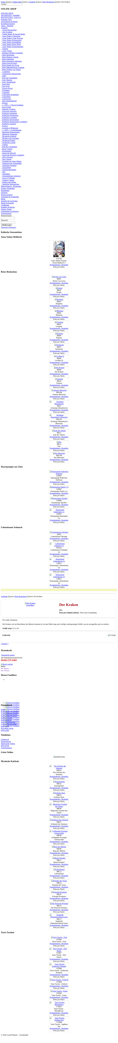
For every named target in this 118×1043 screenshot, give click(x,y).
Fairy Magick (6, 80)
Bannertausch (6, 742)
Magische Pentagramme (10, 132)
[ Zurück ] (4, 644)
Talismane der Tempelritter (11, 163)
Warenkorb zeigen (8, 655)
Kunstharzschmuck (8, 24)
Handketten (5, 191)
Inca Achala (6, 107)
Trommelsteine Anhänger (11, 176)
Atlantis (4, 49)
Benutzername (6, 216)
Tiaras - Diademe (7, 26)
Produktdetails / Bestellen (59, 265)
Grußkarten (5, 205)
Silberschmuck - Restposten (11, 186)
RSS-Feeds (5, 746)
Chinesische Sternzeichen (11, 74)
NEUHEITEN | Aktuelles (10, 15)
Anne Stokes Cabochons (10, 36)
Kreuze (4, 126)
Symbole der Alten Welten (11, 161)
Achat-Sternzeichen (9, 30)
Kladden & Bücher (8, 207)
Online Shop (17, 2)
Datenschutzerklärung (9, 716)
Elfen (3, 76)
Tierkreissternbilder (8, 170)
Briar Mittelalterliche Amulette (12, 67)
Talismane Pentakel (8, 166)
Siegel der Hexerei (8, 153)
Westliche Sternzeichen (10, 184)
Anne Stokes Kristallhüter (11, 42)
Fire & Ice (5, 86)
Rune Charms (6, 149)
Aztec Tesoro (6, 51)
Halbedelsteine (6, 720)
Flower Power (7, 88)
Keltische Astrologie (9, 113)
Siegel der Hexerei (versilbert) (12, 155)
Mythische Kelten (8, 140)
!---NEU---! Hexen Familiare (12, 105)
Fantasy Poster (6, 209)
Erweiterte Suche (7, 728)
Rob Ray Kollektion (9, 147)
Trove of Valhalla (8, 178)
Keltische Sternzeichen (10, 120)
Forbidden (5, 90)
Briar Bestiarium (48, 2)
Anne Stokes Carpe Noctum (12, 38)
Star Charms (6, 159)
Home (3, 2)
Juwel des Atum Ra (8, 111)
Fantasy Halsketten (8, 188)
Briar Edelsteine (7, 59)
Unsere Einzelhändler (9, 724)
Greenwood (6, 99)
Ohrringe (4, 193)
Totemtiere (5, 174)
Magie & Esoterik (7, 203)
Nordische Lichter (8, 143)
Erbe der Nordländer (9, 78)
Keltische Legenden (9, 118)
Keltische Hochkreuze (9, 115)
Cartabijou (5, 72)
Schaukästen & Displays (10, 211)
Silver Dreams (7, 157)
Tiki (3, 172)
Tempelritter (6, 168)
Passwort (4, 220)
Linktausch (5, 739)
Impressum (5, 726)
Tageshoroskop (6, 748)
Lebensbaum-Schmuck (9, 22)
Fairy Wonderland (8, 82)
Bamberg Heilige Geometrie (12, 53)
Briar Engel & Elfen (9, 63)
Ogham (4, 145)
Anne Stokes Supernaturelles (12, 47)
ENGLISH (5, 730)
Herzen (4, 103)
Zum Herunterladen (8, 722)
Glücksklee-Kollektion (10, 95)
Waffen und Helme (8, 182)
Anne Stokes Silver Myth (11, 45)
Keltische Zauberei (8, 124)
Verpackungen (6, 213)
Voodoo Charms (7, 180)
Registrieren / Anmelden (10, 712)
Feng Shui (5, 84)
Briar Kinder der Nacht (10, 65)
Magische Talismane (9, 134)
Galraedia (5, 93)
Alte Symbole (6, 32)
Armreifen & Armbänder (10, 197)
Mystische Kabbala (8, 136)
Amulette (32, 2)
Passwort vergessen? (8, 227)
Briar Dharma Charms (9, 57)
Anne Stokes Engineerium (11, 40)
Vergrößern (30, 605)
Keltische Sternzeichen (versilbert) (14, 122)
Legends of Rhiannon (9, 128)
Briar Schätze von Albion (11, 70)
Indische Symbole (8, 109)
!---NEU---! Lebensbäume (11, 130)
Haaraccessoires (7, 195)
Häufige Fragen (6, 718)
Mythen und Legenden (10, 138)
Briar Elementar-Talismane (11, 61)
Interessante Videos (8, 744)
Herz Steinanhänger (9, 101)
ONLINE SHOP (7, 13)
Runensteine (6, 151)
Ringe (3, 199)
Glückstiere (6, 97)
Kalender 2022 (6, 20)
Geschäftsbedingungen (9, 714)
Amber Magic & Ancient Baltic (13, 34)
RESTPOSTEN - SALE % (11, 17)
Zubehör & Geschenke (9, 201)
